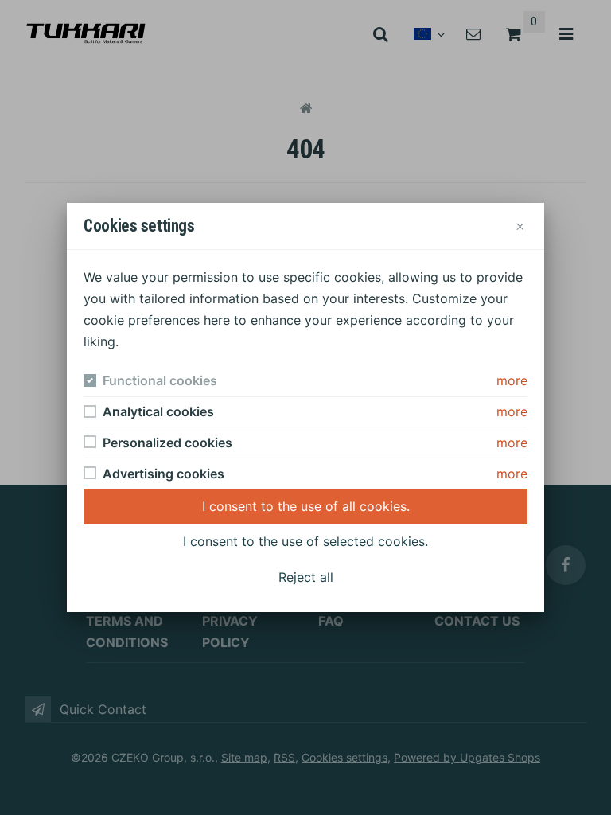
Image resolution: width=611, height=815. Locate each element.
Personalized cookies (167, 442)
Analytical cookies (158, 411)
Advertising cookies (163, 474)
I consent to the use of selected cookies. (305, 541)
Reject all (305, 577)
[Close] (520, 225)
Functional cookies (160, 380)
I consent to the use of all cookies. (306, 506)
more (511, 380)
